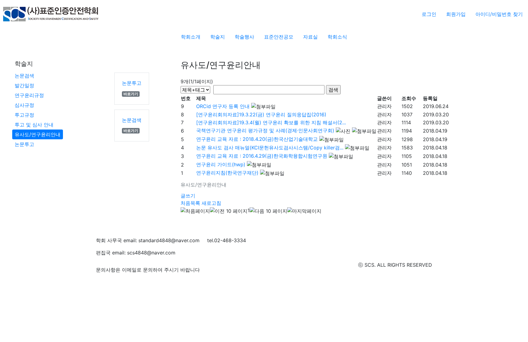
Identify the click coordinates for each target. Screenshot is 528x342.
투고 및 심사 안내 (34, 125)
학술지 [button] (217, 37)
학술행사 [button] (244, 37)
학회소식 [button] (337, 37)
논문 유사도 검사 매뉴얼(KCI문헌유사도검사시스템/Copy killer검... (269, 148)
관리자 (384, 106)
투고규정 (24, 115)
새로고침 (211, 203)
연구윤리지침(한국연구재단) (227, 173)
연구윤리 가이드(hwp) (220, 164)
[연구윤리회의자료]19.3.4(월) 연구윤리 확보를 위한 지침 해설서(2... (271, 122)
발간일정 (24, 85)
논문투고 (24, 144)
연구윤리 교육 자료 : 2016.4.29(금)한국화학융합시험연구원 (261, 156)
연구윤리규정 (29, 95)
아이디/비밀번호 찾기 (499, 14)
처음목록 (190, 203)
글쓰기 (188, 196)
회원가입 (456, 14)
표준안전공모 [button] (278, 37)
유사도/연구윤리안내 (38, 134)
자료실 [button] (310, 37)
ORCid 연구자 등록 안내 (223, 106)
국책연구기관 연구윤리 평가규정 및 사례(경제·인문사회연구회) (265, 130)
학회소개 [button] (190, 37)
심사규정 (24, 105)
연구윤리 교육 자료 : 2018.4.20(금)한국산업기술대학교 (257, 139)
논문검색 (24, 76)
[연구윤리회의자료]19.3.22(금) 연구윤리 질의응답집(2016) (261, 114)
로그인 (429, 14)
